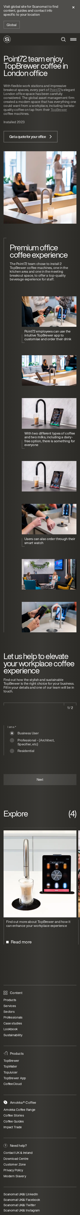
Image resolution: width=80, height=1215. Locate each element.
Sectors (9, 1011)
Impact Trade (13, 1127)
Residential (26, 751)
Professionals (13, 1017)
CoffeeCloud (13, 1083)
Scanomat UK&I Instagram (22, 1210)
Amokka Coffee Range (19, 1109)
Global (12, 24)
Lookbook (11, 1029)
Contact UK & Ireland (18, 1152)
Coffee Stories (14, 1115)
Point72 (55, 89)
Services (10, 1005)
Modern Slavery (15, 1176)
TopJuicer (11, 1072)
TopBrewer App (15, 1078)
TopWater (10, 1066)
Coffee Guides (14, 1121)
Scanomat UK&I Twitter (20, 1205)
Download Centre (16, 1158)
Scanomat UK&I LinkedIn (21, 1194)
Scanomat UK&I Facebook (22, 1199)
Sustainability (13, 1035)
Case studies (13, 1023)
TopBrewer (59, 109)
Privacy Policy (13, 1170)
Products (10, 1000)
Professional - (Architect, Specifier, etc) (36, 740)
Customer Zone (15, 1164)
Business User (28, 733)
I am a (12, 727)
